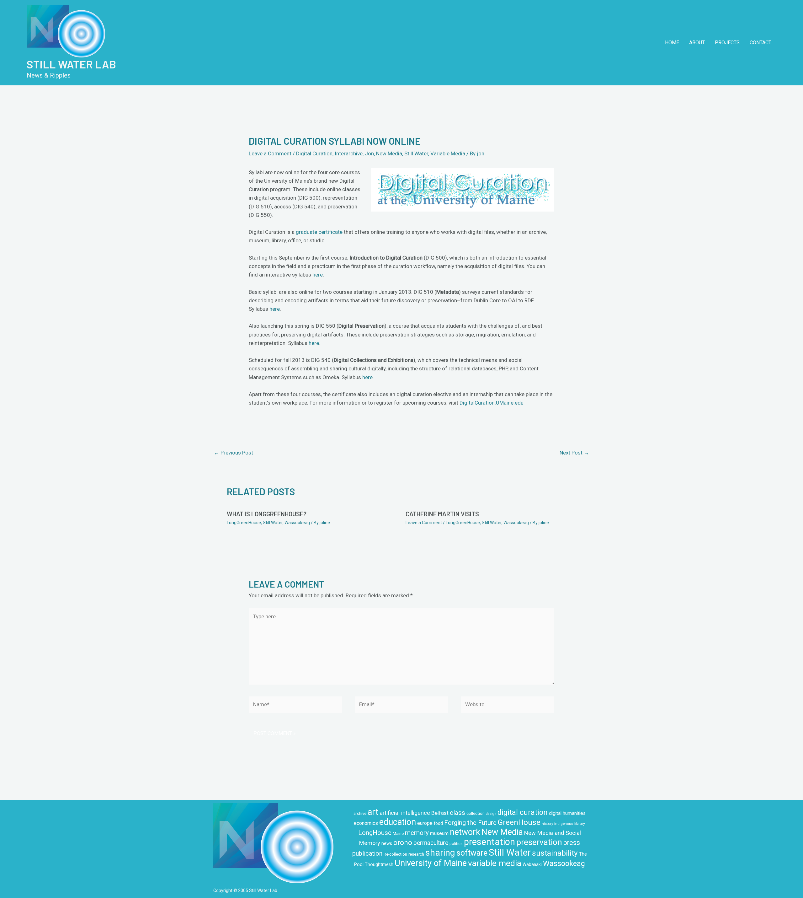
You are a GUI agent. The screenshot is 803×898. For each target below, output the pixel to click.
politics (456, 844)
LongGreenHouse (244, 522)
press (571, 843)
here (317, 275)
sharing (440, 852)
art (373, 812)
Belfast (440, 813)
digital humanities (567, 813)
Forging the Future (470, 822)
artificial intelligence (405, 812)
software (471, 853)
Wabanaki (532, 864)
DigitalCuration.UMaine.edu (492, 403)
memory (417, 832)
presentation (489, 841)
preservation (539, 842)
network (465, 832)
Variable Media (447, 153)
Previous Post (233, 452)
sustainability (555, 853)
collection (475, 813)
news (386, 843)
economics (366, 823)
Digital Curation (314, 153)
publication (367, 853)
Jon (369, 153)
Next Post (574, 452)
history (547, 823)
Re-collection (395, 854)
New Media (389, 153)
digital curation (522, 812)
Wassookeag (297, 522)
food (438, 823)
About (697, 43)
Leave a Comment (270, 153)
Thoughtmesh (379, 864)
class (457, 812)
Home (672, 43)
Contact (760, 43)
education (397, 822)
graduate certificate (319, 232)
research (416, 854)
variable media (494, 863)
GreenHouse (519, 822)
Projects (727, 43)
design (491, 814)
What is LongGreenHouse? (266, 514)
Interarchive (349, 153)
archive (360, 813)
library (579, 823)
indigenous (563, 823)
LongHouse (374, 832)
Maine (398, 833)
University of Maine (431, 863)
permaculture (430, 843)
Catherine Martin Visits (442, 514)
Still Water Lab (71, 64)
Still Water (416, 153)
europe (425, 823)
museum (439, 833)
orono (402, 842)
